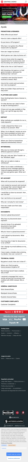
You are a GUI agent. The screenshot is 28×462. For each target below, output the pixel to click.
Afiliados (16, 333)
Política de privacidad (7, 386)
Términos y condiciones (7, 383)
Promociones (16, 331)
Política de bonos (19, 381)
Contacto (9, 333)
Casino (22, 5)
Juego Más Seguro (6, 381)
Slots (5, 5)
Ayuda (3, 333)
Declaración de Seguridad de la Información (13, 390)
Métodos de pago (6, 335)
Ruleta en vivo (10, 358)
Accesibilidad (17, 388)
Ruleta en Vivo (13, 5)
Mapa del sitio (17, 335)
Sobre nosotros (5, 331)
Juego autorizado (6, 388)
